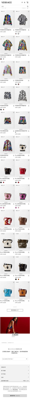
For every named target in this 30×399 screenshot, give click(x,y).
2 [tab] (16, 337)
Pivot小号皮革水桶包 (20, 229)
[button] (24, 2)
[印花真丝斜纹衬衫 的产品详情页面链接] (7, 70)
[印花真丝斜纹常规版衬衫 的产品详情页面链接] (7, 19)
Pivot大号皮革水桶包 (20, 252)
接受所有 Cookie (15, 395)
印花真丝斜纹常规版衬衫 (5, 29)
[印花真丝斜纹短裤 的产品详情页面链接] (22, 70)
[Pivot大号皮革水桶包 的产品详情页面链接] (22, 242)
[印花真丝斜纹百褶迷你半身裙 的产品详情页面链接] (22, 120)
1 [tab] (12, 337)
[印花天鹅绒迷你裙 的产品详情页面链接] (7, 120)
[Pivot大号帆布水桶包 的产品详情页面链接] (7, 242)
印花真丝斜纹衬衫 (4, 80)
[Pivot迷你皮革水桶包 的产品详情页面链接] (7, 168)
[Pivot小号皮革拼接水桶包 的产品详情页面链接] (7, 219)
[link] (4, 342)
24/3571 (15, 307)
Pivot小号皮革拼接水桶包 (6, 229)
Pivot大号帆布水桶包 (5, 252)
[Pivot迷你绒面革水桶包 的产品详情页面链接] (7, 193)
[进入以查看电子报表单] (27, 359)
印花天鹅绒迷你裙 (4, 131)
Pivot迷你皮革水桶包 (5, 178)
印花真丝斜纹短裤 (19, 80)
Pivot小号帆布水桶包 (5, 275)
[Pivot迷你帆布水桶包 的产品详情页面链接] (22, 145)
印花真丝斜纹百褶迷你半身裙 (21, 131)
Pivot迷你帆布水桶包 (20, 155)
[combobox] (15, 6)
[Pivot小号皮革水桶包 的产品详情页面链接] (22, 219)
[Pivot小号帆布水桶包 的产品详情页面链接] (7, 265)
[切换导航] (27, 2)
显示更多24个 (15, 310)
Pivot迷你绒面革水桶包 (5, 203)
